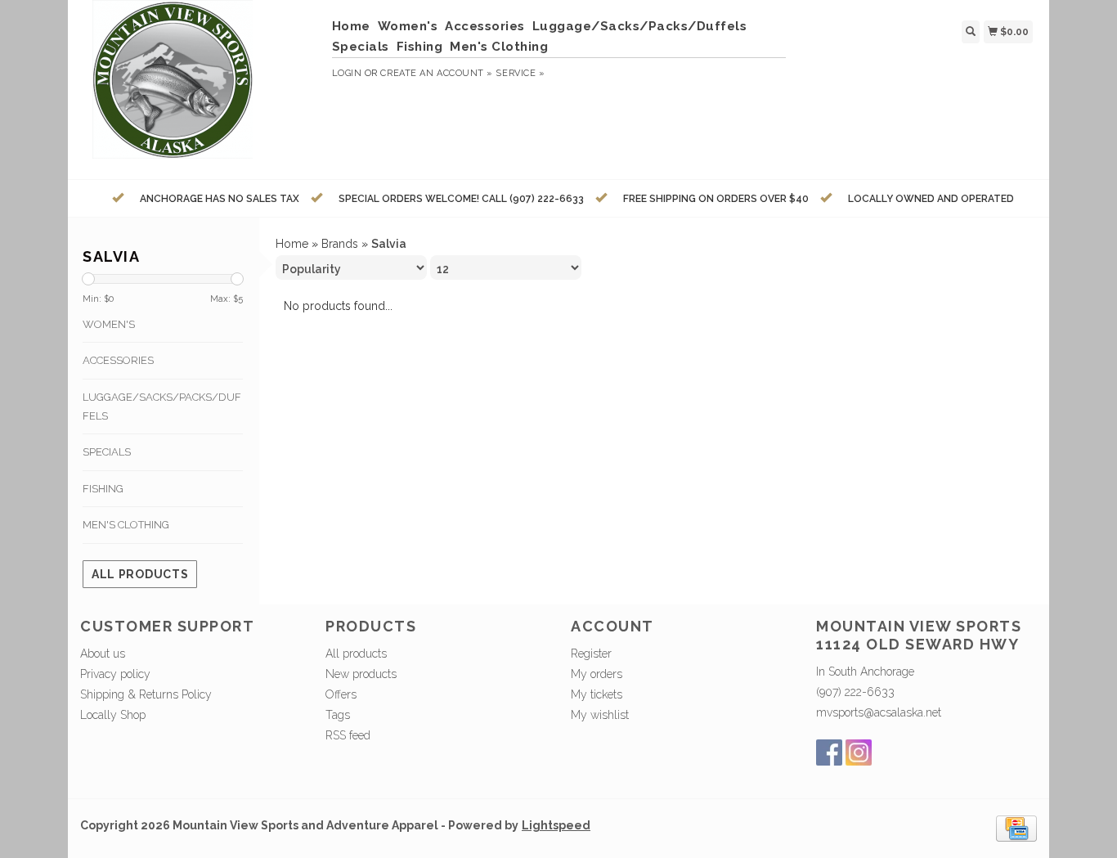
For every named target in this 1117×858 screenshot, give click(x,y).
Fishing (420, 46)
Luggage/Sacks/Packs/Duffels (639, 26)
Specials (360, 46)
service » (520, 73)
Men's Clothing (499, 46)
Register (591, 653)
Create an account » (436, 73)
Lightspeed (556, 825)
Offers (341, 694)
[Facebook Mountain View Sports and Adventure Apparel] (829, 752)
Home (351, 26)
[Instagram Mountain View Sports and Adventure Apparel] (859, 752)
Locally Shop (113, 714)
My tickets (596, 694)
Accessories (485, 26)
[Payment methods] (1016, 827)
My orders (596, 674)
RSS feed (347, 735)
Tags (337, 714)
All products (140, 574)
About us (102, 653)
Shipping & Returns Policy (146, 694)
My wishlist (600, 714)
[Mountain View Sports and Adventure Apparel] (199, 87)
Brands (339, 243)
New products (361, 674)
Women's (408, 26)
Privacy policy (115, 674)
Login (347, 73)
